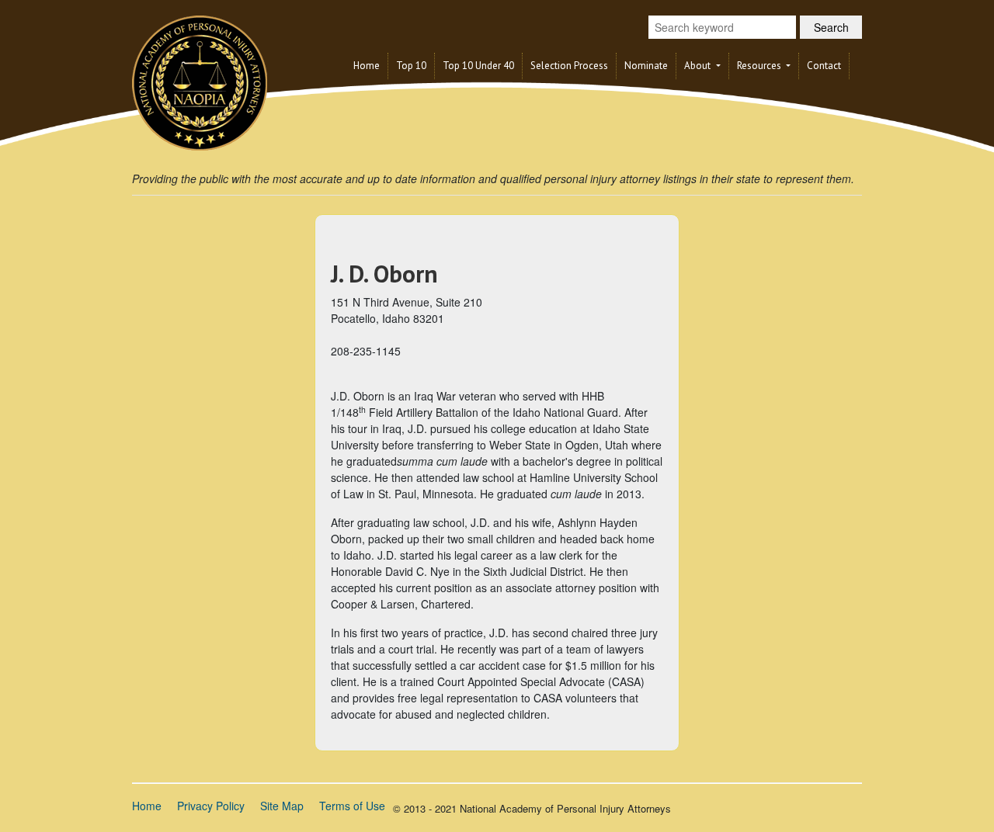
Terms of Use (352, 805)
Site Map (282, 805)
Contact (824, 65)
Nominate (646, 65)
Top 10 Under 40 (478, 65)
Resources (760, 65)
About (698, 65)
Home (366, 65)
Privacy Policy (211, 805)
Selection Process (569, 65)
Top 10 (411, 65)
